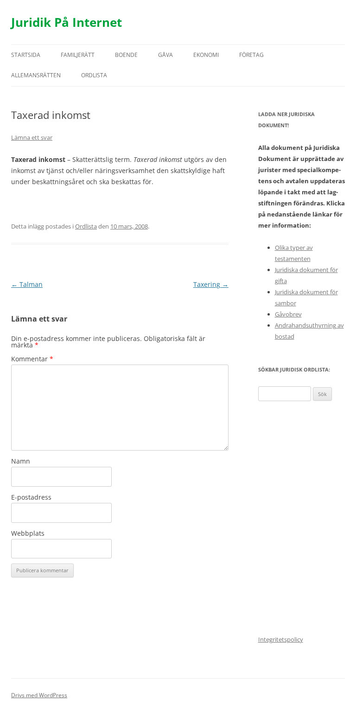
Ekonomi (206, 55)
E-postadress (31, 497)
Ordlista (94, 75)
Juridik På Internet (66, 22)
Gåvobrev (288, 314)
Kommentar (32, 358)
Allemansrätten (36, 75)
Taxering (211, 284)
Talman (27, 284)
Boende (126, 55)
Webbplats (27, 533)
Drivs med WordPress (39, 695)
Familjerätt (78, 55)
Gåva (165, 55)
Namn (20, 461)
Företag (251, 55)
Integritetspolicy (280, 639)
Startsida (25, 55)
